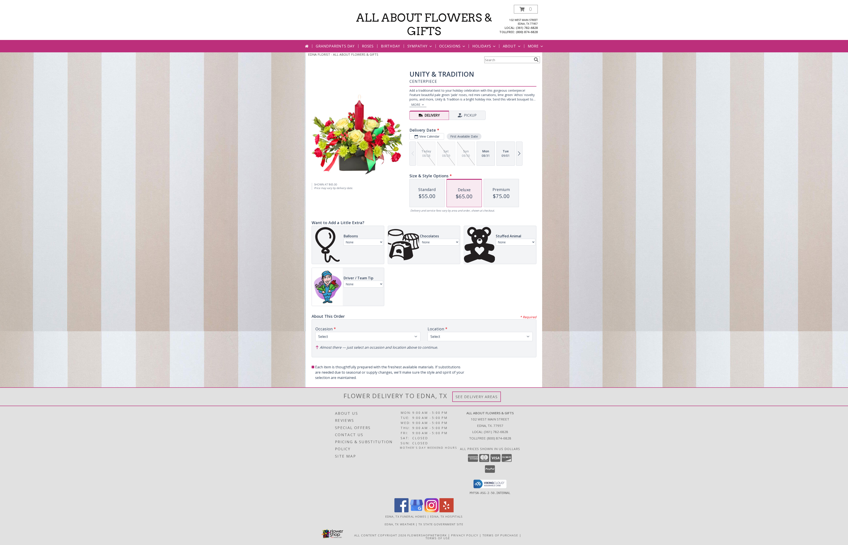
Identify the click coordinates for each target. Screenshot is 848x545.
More (533, 46)
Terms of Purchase (500, 535)
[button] (526, 9)
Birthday (390, 46)
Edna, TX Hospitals (446, 517)
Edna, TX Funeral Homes (406, 517)
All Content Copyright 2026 (380, 535)
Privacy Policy (464, 535)
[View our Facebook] (401, 511)
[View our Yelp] (446, 511)
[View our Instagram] (431, 511)
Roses (368, 46)
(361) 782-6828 (527, 28)
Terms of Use (438, 538)
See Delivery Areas (477, 396)
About (509, 46)
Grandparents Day (335, 46)
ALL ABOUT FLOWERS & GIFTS (424, 24)
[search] (536, 59)
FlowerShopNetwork (427, 535)
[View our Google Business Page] (416, 511)
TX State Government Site (440, 524)
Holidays (481, 46)
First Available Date (464, 136)
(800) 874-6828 (527, 32)
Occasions (450, 46)
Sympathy (417, 46)
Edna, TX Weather (400, 524)
